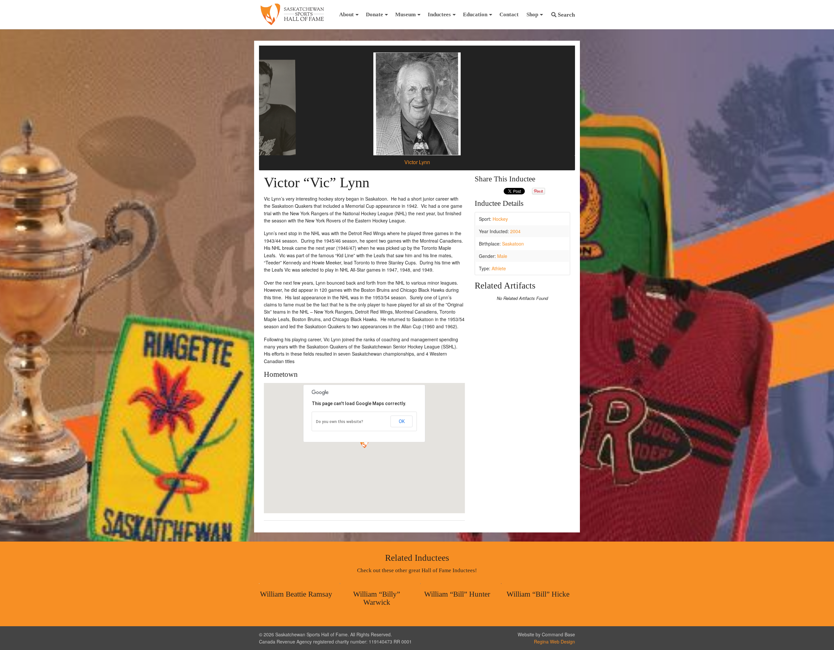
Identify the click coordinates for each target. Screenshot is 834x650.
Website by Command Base (546, 634)
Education (475, 14)
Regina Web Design (554, 641)
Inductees (439, 14)
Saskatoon (513, 243)
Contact (509, 14)
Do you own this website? (339, 421)
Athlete (499, 268)
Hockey (500, 219)
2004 (515, 231)
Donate (374, 14)
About (346, 14)
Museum (405, 14)
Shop (532, 14)
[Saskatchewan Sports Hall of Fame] (292, 14)
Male (502, 256)
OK (402, 421)
